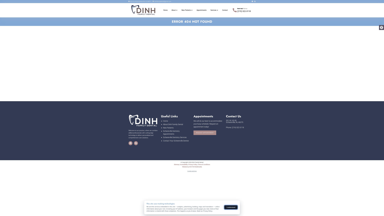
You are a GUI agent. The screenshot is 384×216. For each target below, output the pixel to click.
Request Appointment (205, 133)
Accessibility (184, 164)
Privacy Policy (192, 164)
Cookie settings (192, 171)
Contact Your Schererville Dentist (176, 141)
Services (213, 10)
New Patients (186, 10)
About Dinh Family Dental (173, 124)
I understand (231, 207)
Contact (225, 10)
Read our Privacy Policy (204, 211)
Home (165, 10)
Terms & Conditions (204, 164)
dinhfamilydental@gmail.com (162, 1)
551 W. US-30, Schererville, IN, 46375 (140, 1)
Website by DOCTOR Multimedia (192, 167)
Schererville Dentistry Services (175, 137)
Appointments (201, 10)
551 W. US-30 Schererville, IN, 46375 (234, 121)
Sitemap (176, 164)
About (174, 10)
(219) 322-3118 (244, 11)
